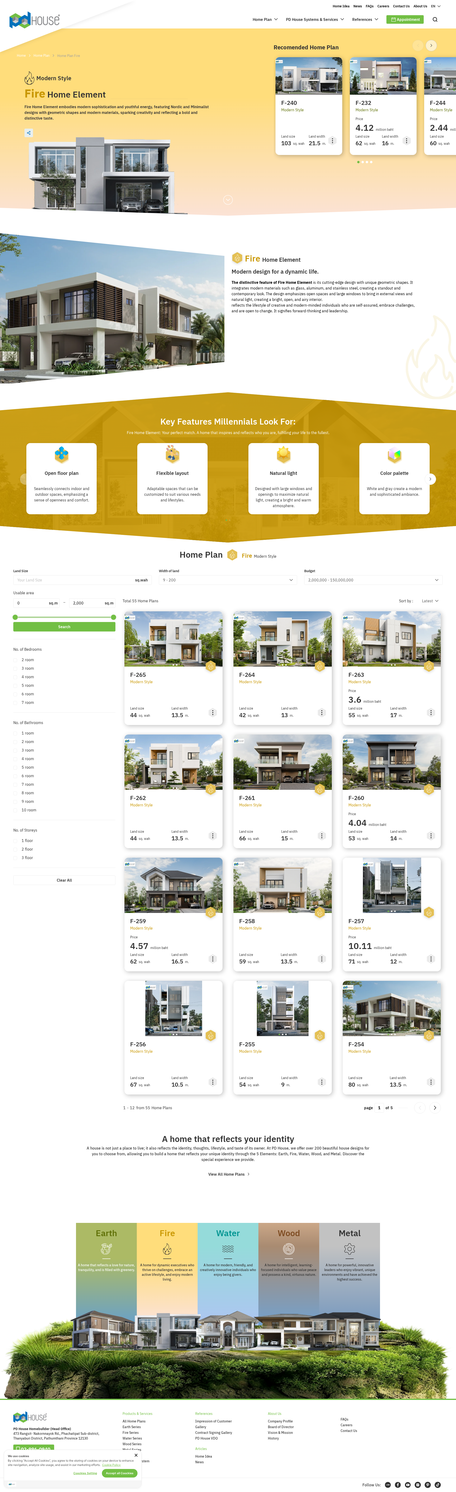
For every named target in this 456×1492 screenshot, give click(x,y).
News (199, 1462)
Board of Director (281, 1427)
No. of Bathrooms (28, 722)
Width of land (169, 571)
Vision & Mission (280, 1433)
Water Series (132, 1438)
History (273, 1438)
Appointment (408, 19)
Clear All (64, 880)
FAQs (344, 1419)
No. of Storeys (25, 830)
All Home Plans (134, 1421)
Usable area (23, 592)
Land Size (20, 571)
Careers (346, 1425)
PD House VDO (206, 1438)
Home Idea (203, 1456)
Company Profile (280, 1421)
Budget (309, 571)
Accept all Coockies (119, 1473)
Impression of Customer (213, 1421)
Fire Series (131, 1433)
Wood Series (132, 1444)
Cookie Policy (111, 1465)
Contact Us (349, 1431)
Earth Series (132, 1427)
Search (64, 626)
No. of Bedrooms (27, 649)
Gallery (200, 1427)
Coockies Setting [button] (85, 1473)
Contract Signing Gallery (213, 1433)
